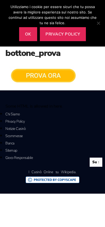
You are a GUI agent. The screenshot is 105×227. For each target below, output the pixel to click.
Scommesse (14, 136)
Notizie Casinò (15, 128)
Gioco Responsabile (19, 157)
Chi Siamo (12, 114)
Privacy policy (63, 34)
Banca (10, 143)
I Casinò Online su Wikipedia (52, 172)
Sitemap (11, 150)
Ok (28, 34)
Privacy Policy (15, 121)
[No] (98, 23)
